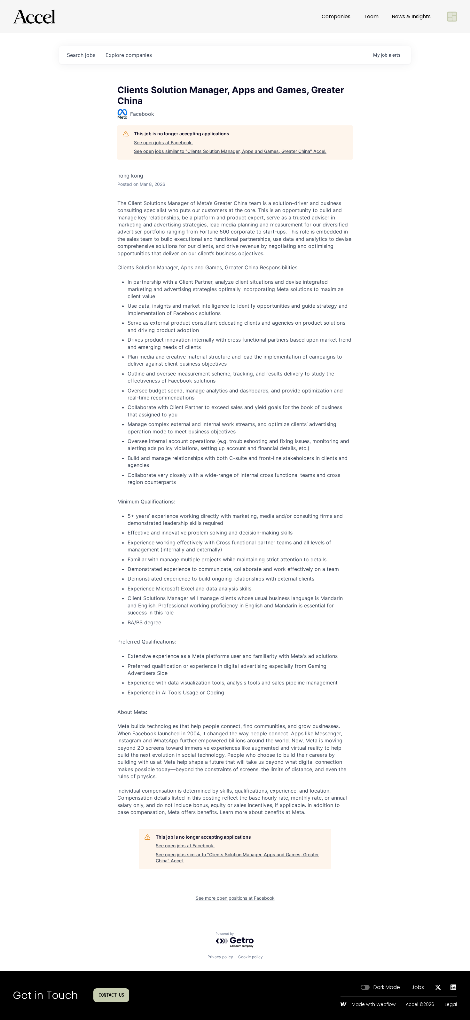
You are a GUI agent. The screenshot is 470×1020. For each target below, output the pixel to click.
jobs (81, 55)
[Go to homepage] (34, 16)
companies (129, 55)
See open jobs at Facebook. (163, 142)
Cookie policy (250, 956)
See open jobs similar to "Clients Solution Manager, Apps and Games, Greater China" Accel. (230, 151)
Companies (336, 16)
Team (371, 16)
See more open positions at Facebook (235, 898)
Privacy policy (220, 956)
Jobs (417, 987)
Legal (451, 1005)
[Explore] (452, 17)
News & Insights (411, 16)
